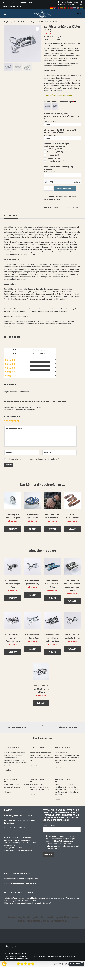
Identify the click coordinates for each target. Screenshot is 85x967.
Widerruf (12, 956)
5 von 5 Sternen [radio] (17, 421)
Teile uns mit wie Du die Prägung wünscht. (58, 167)
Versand (63, 37)
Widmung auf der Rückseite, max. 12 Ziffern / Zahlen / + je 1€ (60, 131)
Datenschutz (53, 956)
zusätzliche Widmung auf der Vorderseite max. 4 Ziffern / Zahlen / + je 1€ (61, 116)
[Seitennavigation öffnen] (9, 13)
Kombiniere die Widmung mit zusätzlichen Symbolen (57, 145)
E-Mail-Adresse (48, 825)
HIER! (34, 883)
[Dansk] (71, 7)
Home (5, 3)
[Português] (64, 7)
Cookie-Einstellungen (67, 956)
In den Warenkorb (64, 188)
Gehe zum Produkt (13, 529)
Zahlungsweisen (31, 956)
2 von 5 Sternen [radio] (8, 421)
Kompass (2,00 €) (55, 152)
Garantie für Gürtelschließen (16, 959)
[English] (54, 7)
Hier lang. (68, 311)
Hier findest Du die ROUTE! (14, 828)
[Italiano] (68, 7)
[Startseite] (42, 13)
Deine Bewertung (13, 417)
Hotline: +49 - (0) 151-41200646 (70, 4)
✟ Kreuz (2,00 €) (54, 155)
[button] (37, 29)
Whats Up (16, 843)
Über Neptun (13, 3)
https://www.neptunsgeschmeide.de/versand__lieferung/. (27, 903)
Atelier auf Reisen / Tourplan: (13, 6)
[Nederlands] (74, 7)
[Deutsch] (51, 7)
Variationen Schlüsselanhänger (59, 102)
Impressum (42, 956)
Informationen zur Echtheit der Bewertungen (64, 964)
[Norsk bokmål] (78, 7)
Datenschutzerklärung (27, 459)
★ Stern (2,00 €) (54, 158)
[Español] (61, 7)
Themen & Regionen (30, 22)
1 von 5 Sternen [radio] (5, 421)
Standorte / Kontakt (27, 3)
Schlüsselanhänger (67, 197)
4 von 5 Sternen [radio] (14, 421)
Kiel (42, 22)
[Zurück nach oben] (42, 727)
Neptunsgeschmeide (12, 22)
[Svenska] (81, 7)
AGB (6, 956)
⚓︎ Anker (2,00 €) (54, 149)
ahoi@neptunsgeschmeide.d (21, 850)
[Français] (58, 7)
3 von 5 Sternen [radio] (11, 421)
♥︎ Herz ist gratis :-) (55, 161)
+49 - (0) (13, 848)
